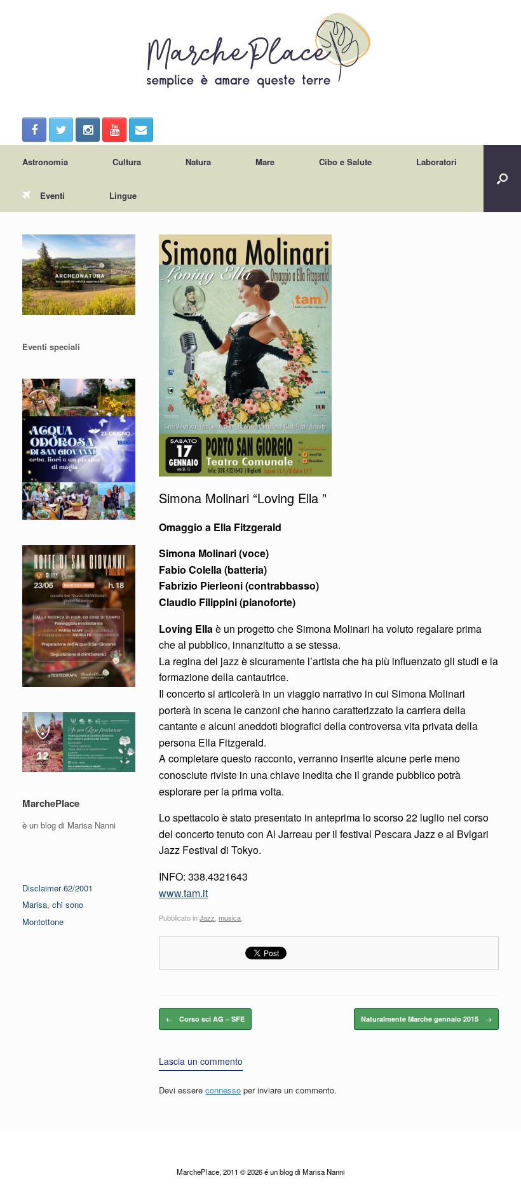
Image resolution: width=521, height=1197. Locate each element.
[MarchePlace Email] (141, 130)
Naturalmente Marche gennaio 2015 (426, 1019)
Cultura (126, 162)
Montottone (43, 922)
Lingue (123, 195)
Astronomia (45, 162)
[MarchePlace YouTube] (114, 130)
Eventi (52, 195)
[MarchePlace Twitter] (61, 130)
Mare (264, 162)
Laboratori (436, 162)
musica (230, 917)
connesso (223, 1090)
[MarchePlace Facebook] (34, 130)
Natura (198, 162)
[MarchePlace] (260, 50)
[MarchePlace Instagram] (88, 130)
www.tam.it (183, 893)
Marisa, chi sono (52, 904)
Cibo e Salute (345, 162)
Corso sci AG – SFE (205, 1019)
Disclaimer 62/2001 (57, 888)
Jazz (207, 917)
